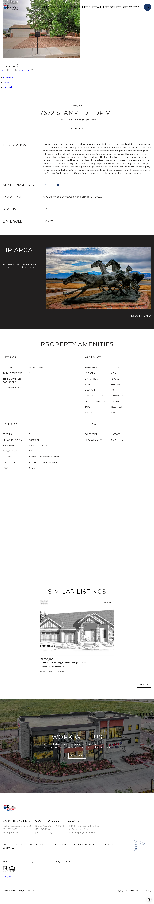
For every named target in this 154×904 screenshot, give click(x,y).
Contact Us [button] (77, 756)
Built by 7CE (7, 877)
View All (144, 685)
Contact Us (8, 848)
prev (5, 60)
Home (6, 845)
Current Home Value (83, 845)
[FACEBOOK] (136, 842)
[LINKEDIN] (136, 848)
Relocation (60, 845)
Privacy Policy (143, 890)
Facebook (8, 78)
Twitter (6, 82)
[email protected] (11, 832)
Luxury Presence (25, 890)
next (12, 60)
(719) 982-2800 (131, 7)
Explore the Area (141, 316)
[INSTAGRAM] (142, 842)
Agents (19, 845)
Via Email (7, 87)
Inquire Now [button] (77, 128)
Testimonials (108, 845)
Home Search (49, 7)
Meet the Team (91, 7)
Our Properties (70, 7)
